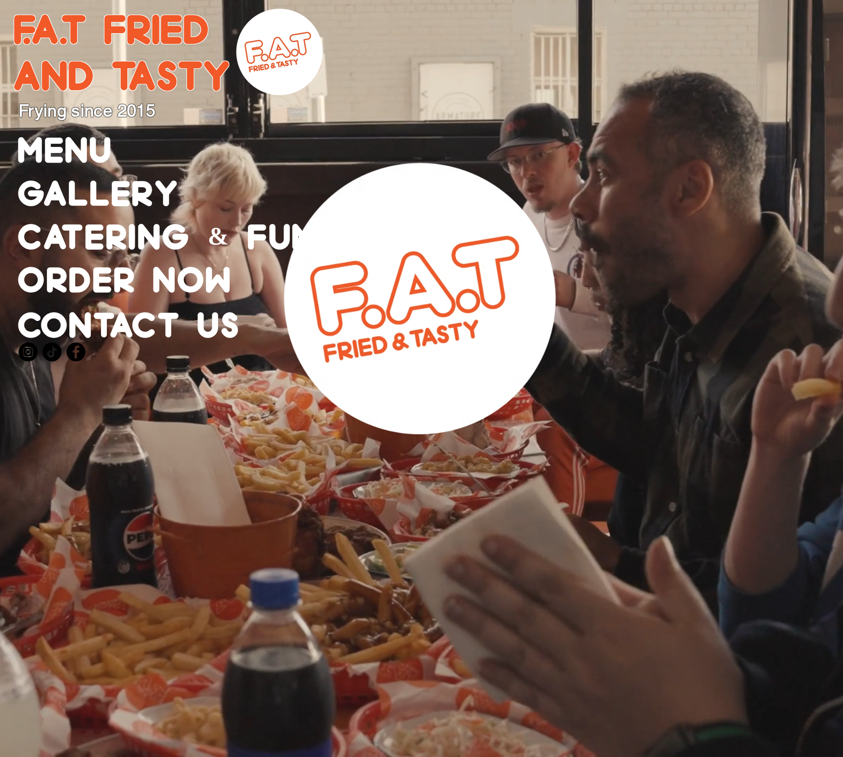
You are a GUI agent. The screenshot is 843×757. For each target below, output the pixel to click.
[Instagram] (28, 351)
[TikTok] (51, 351)
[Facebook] (75, 351)
